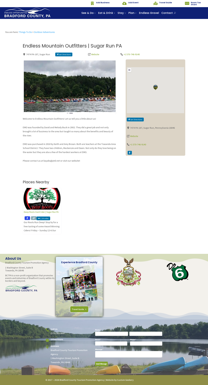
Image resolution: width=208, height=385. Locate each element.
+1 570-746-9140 (132, 54)
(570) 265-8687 (58, 333)
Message (102, 349)
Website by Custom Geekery (119, 379)
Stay (121, 13)
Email (101, 340)
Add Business (103, 2)
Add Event (133, 2)
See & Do (87, 13)
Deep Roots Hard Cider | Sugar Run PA (41, 212)
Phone (136, 340)
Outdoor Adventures (44, 32)
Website (95, 54)
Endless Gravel (149, 13)
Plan (131, 13)
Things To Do (25, 32)
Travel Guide (165, 2)
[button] (31, 87)
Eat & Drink (105, 13)
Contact (167, 13)
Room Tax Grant (196, 3)
